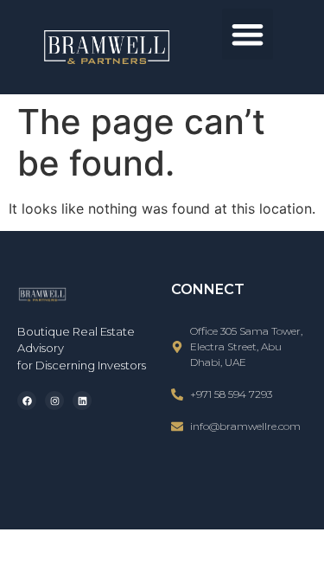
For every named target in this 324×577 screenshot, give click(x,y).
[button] (247, 34)
